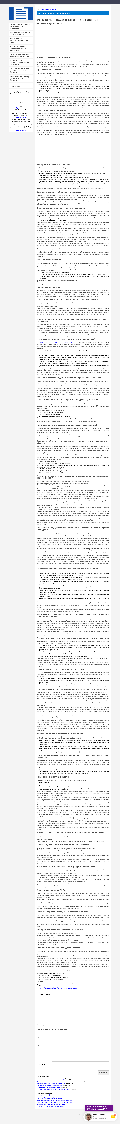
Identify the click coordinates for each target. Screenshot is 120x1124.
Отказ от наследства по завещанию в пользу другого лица (57, 342)
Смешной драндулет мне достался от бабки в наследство (19, 70)
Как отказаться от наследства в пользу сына (51, 1104)
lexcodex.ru (68, 983)
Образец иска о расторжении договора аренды (19, 40)
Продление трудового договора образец (49, 1085)
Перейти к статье (21, 108)
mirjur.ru (75, 983)
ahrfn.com (52, 983)
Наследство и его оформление (47, 1095)
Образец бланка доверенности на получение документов (21, 62)
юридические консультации (80, 801)
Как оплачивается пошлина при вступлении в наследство (20, 26)
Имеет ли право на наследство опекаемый (50, 1080)
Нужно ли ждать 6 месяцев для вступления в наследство (20, 78)
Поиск (43, 2)
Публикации (16, 2)
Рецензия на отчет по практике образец (49, 1087)
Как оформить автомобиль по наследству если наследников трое (57, 1081)
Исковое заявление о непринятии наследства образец (54, 1089)
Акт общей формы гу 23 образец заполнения (51, 1083)
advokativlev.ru (60, 983)
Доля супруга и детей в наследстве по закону (51, 1106)
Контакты (34, 2)
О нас (26, 2)
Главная (5, 2)
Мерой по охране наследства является (49, 1098)
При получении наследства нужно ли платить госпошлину (57, 987)
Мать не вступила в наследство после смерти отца (53, 1097)
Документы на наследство (49, 9)
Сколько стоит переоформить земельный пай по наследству (58, 988)
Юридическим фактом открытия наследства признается (54, 1100)
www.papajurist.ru (42, 983)
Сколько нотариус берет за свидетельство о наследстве (54, 1102)
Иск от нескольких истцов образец (47, 1078)
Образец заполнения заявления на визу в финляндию (18, 48)
